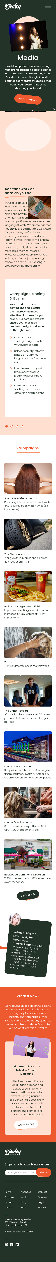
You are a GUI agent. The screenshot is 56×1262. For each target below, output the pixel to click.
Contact (42, 1192)
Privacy (42, 1207)
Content (9, 1202)
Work (23, 1197)
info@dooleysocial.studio (19, 1231)
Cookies (42, 1197)
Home (8, 1192)
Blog (23, 1202)
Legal (41, 1202)
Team (24, 1207)
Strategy (9, 1197)
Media (8, 1207)
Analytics (26, 1192)
